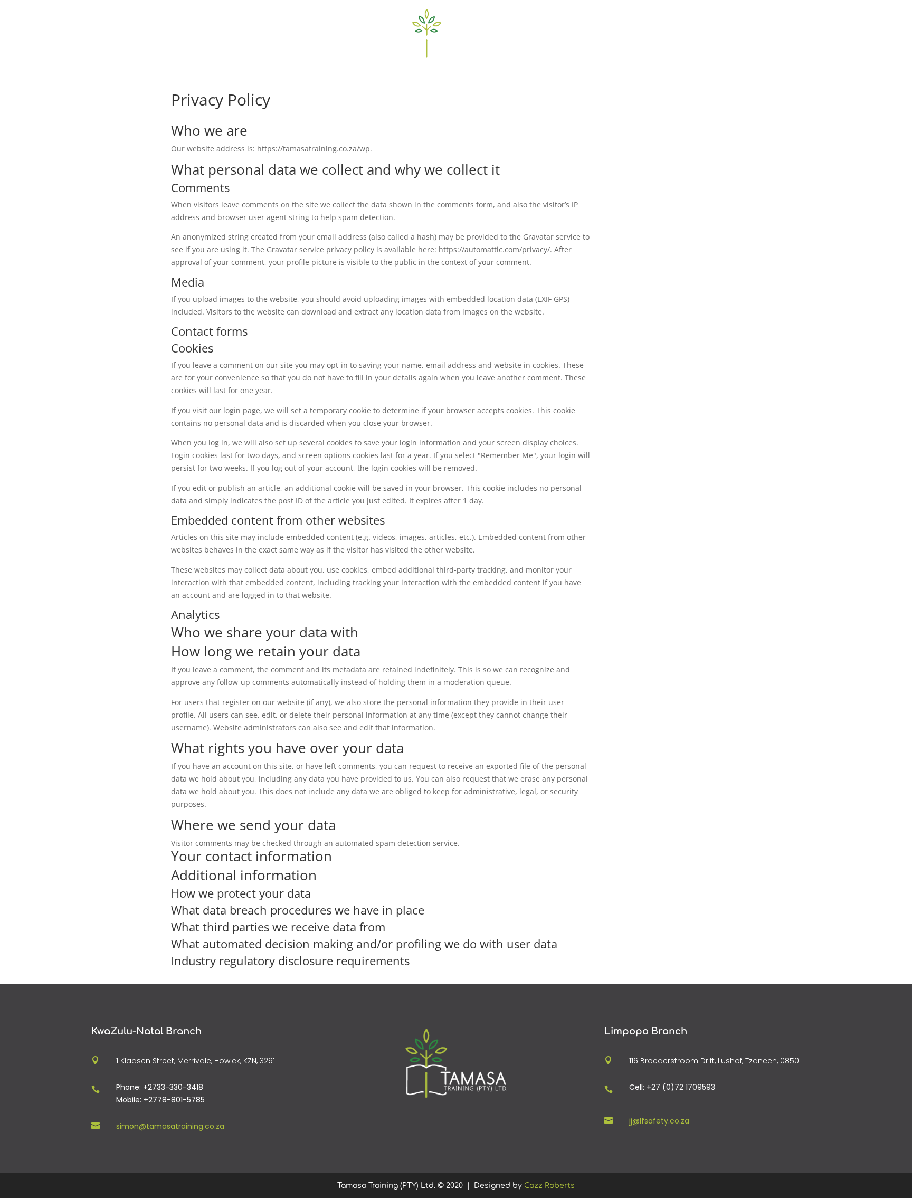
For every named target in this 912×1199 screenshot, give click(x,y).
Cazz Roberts (549, 1186)
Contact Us (568, 33)
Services (378, 33)
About (512, 33)
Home (330, 33)
